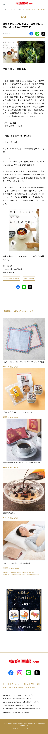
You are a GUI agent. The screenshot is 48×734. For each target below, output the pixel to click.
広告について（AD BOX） (21, 712)
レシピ (19, 9)
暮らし (26, 684)
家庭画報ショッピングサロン (12, 695)
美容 (32, 684)
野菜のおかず (29, 278)
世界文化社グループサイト (31, 702)
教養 (4, 687)
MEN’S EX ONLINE (9, 702)
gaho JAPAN (7, 698)
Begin (19, 702)
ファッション (16, 684)
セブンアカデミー (28, 695)
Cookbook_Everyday (12, 278)
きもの (11, 687)
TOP (4, 9)
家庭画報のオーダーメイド (21, 698)
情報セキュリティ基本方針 (24, 705)
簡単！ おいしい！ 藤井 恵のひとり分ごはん (21, 256)
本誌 (33, 687)
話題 (27, 687)
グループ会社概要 (8, 705)
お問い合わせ (7, 712)
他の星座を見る (24, 627)
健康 (37, 684)
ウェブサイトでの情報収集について (27, 709)
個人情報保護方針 (8, 709)
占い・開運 (19, 687)
